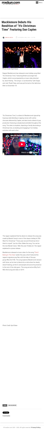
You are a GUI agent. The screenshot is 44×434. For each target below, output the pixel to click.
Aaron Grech (9, 37)
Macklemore (12, 405)
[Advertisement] (22, 352)
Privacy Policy (36, 427)
